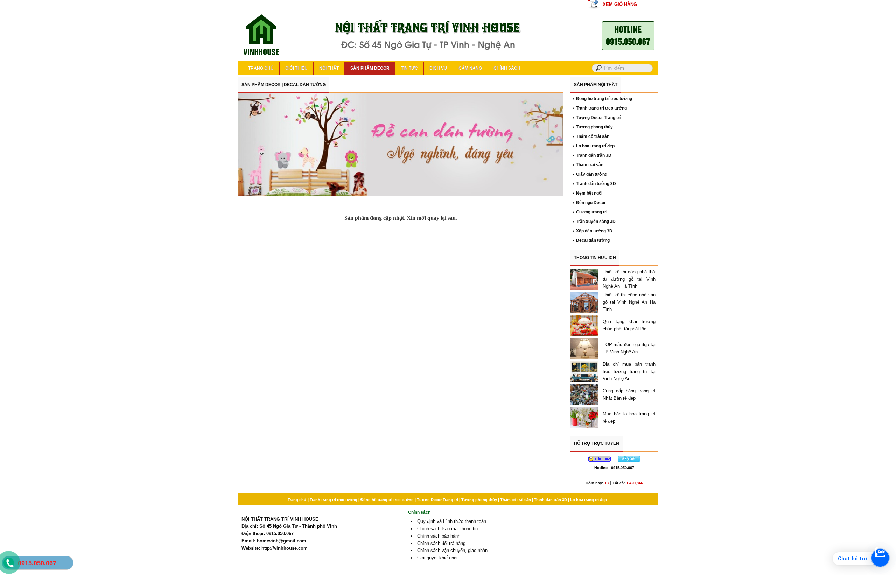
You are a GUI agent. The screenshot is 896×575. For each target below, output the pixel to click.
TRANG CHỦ (261, 68)
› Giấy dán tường (590, 174)
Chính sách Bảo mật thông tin (447, 528)
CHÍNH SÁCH (506, 68)
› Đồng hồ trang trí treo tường (602, 98)
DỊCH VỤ (438, 68)
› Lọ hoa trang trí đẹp (594, 145)
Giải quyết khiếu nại (437, 557)
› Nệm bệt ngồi (587, 193)
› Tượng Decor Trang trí (597, 117)
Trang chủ (297, 500)
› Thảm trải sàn (588, 164)
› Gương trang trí (590, 212)
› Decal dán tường (591, 240)
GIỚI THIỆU (296, 68)
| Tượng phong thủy (478, 500)
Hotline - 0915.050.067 (614, 467)
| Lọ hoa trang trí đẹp (587, 500)
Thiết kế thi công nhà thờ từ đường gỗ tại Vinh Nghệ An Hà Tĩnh (629, 279)
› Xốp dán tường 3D (592, 231)
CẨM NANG (470, 68)
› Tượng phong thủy (593, 127)
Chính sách (419, 512)
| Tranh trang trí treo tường (333, 500)
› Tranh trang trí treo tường (600, 108)
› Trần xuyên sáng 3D (594, 221)
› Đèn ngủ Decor (589, 202)
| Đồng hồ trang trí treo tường (386, 500)
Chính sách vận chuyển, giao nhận (452, 550)
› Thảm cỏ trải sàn (591, 136)
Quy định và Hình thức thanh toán (451, 521)
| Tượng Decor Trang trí (437, 500)
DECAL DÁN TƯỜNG (305, 84)
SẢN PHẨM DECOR (370, 68)
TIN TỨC (409, 68)
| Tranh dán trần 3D (550, 500)
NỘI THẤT (329, 68)
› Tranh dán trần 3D (592, 155)
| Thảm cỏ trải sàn (515, 500)
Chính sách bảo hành (438, 536)
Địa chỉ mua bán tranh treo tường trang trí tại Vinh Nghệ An (629, 371)
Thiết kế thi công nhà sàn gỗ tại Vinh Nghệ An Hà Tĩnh (629, 302)
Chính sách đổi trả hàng (441, 543)
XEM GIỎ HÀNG (620, 4)
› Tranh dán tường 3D (594, 183)
